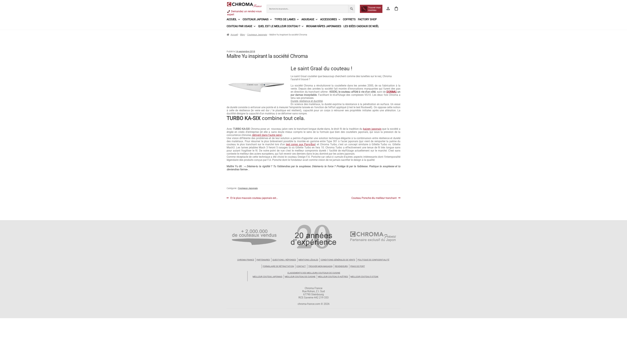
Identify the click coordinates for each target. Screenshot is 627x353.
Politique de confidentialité (373, 260)
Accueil (232, 19)
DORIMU (391, 91)
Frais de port (357, 266)
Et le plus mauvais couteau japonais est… (254, 198)
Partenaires (263, 260)
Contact (301, 266)
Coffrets (349, 19)
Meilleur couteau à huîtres (333, 276)
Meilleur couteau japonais (267, 276)
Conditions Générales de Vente (338, 260)
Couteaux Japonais (257, 34)
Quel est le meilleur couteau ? (279, 26)
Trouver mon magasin (320, 266)
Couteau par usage (239, 26)
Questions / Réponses (284, 260)
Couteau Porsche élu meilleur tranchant (374, 198)
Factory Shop (367, 19)
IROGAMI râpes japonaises (323, 26)
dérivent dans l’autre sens (266, 135)
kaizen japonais (372, 128)
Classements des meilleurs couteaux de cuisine (313, 273)
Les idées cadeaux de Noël (361, 26)
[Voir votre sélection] (396, 8)
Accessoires (328, 19)
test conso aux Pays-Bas (300, 144)
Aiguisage (307, 19)
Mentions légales (308, 260)
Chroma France (245, 260)
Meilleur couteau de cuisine (300, 276)
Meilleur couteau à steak (364, 276)
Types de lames (285, 19)
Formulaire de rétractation (278, 266)
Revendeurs (341, 266)
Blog (242, 34)
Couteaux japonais (256, 19)
